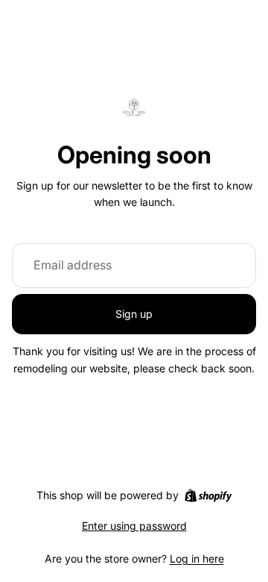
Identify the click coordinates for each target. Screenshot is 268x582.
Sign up (134, 313)
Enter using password (134, 525)
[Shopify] (208, 495)
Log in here (197, 558)
